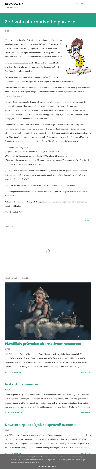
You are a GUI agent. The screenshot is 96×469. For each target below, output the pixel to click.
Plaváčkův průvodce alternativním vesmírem (43, 343)
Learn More (44, 466)
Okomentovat (16, 372)
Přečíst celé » (86, 372)
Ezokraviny (14, 3)
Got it (55, 466)
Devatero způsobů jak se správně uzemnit (40, 424)
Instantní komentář (21, 384)
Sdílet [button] (86, 221)
